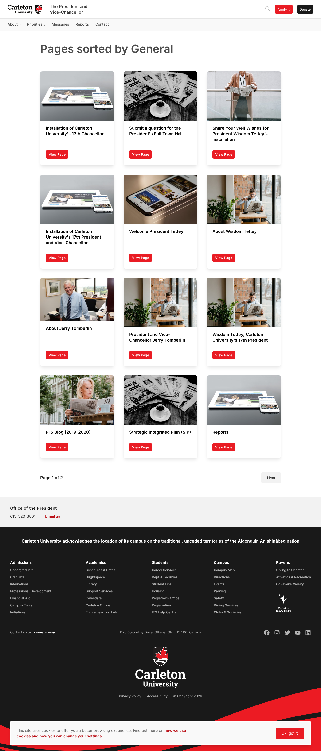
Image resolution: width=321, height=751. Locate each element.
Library (91, 584)
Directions (222, 577)
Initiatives (18, 612)
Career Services (164, 570)
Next (271, 477)
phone (38, 632)
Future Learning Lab (101, 612)
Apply (282, 9)
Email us (52, 516)
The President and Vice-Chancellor (68, 9)
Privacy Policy (130, 696)
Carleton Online (98, 605)
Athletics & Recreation (293, 577)
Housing (158, 591)
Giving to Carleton (290, 570)
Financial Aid (20, 598)
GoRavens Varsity (290, 584)
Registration (161, 605)
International (20, 584)
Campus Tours (21, 605)
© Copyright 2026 (187, 696)
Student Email (162, 584)
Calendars (94, 598)
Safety (219, 598)
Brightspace (95, 577)
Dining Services (226, 605)
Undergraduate (22, 570)
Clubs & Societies (228, 612)
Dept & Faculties (165, 577)
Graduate (17, 577)
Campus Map (224, 570)
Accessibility (157, 696)
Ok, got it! (290, 733)
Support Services (99, 591)
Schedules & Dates (100, 570)
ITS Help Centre (164, 612)
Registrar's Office (165, 598)
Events (219, 584)
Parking (220, 591)
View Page (58, 155)
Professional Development (30, 591)
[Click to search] (267, 9)
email (52, 632)
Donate (305, 9)
